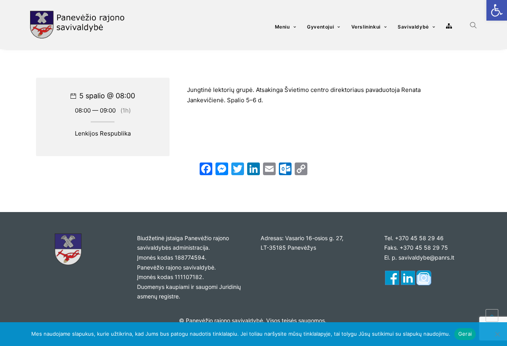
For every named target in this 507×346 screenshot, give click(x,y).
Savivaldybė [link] (413, 27)
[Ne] (497, 334)
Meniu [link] (282, 27)
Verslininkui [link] (366, 27)
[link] (496, 10)
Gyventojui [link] (320, 27)
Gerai (465, 334)
